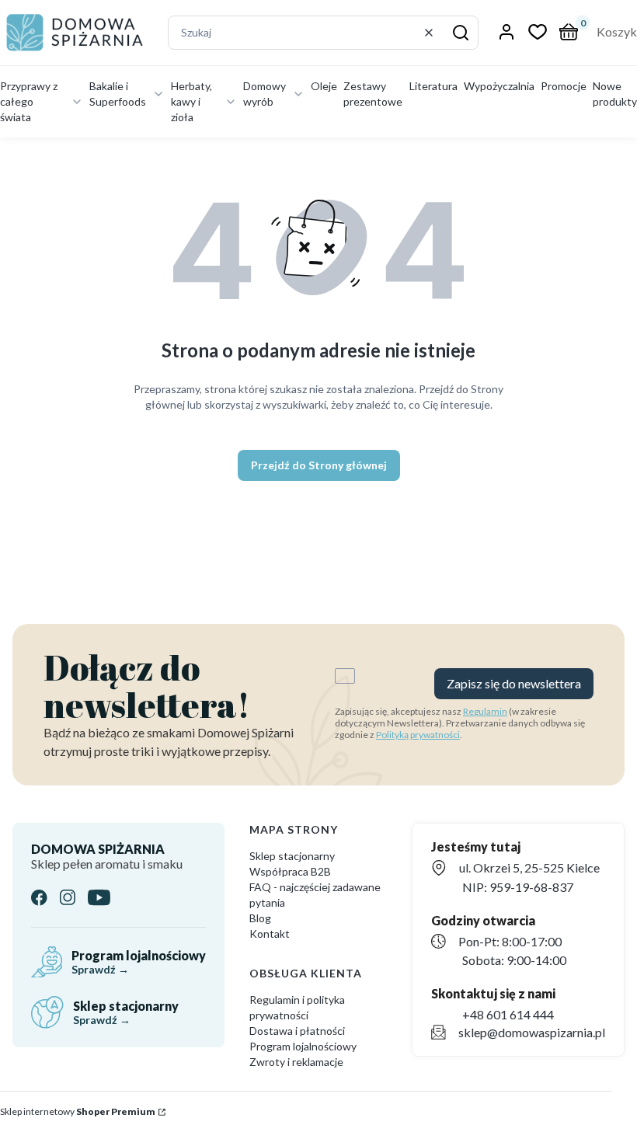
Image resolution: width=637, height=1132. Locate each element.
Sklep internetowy (77, 1111)
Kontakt (269, 933)
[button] (461, 32)
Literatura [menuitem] (433, 85)
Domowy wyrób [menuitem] (264, 93)
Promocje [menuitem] (564, 85)
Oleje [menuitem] (324, 85)
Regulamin (485, 711)
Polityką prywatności (418, 734)
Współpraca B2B (290, 871)
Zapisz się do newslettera (514, 683)
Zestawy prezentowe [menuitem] (372, 93)
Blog (260, 918)
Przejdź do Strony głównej (319, 465)
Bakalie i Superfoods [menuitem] (117, 93)
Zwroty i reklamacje (296, 1061)
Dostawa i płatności (297, 1030)
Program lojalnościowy (303, 1046)
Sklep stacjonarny (292, 855)
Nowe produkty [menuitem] (615, 93)
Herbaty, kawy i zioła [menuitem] (191, 101)
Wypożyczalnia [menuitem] (499, 85)
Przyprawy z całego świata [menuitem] (28, 101)
